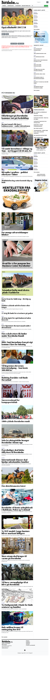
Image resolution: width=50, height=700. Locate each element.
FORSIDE (4, 5)
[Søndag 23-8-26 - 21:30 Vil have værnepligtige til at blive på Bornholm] (17, 571)
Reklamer (27, 640)
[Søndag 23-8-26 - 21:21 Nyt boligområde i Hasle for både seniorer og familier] (17, 595)
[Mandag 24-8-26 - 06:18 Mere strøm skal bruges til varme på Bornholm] (17, 545)
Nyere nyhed (13, 43)
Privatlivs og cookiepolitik (30, 645)
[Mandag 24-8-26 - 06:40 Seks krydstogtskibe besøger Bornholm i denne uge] (17, 431)
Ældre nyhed (20, 43)
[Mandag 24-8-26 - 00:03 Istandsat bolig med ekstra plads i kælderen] (17, 280)
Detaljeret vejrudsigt (41, 175)
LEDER (3, 230)
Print (7, 34)
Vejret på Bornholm (41, 174)
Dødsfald (36, 13)
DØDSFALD (35, 12)
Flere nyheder (37, 29)
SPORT (35, 47)
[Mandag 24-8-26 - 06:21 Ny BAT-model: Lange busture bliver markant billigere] (17, 521)
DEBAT (3, 261)
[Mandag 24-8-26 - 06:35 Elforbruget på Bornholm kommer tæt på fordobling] (17, 104)
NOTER (3, 122)
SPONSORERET (4, 288)
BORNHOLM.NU (11, 5)
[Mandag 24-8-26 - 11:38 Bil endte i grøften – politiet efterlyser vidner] (17, 163)
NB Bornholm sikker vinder (39, 73)
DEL (3, 34)
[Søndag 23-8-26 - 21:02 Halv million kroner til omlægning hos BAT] (17, 618)
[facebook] (25, 650)
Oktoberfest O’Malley (38, 115)
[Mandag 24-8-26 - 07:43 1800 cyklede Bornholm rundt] (17, 412)
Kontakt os (28, 641)
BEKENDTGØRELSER (26, 5)
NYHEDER (3, 113)
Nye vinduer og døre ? (38, 128)
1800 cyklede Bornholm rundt (40, 53)
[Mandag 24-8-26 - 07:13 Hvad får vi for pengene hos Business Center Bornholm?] (17, 250)
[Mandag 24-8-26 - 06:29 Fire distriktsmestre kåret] (17, 475)
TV (32, 5)
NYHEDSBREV (18, 5)
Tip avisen (46, 5)
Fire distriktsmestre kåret (39, 56)
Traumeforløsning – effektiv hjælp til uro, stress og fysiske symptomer (41, 132)
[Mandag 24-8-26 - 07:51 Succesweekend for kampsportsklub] (17, 390)
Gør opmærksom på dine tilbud (40, 135)
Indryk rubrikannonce (38, 137)
